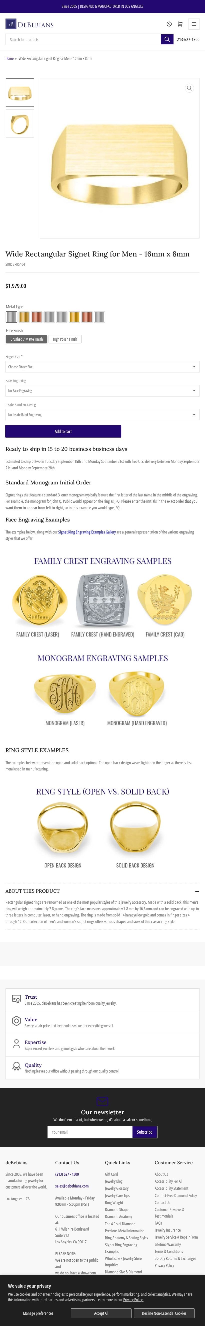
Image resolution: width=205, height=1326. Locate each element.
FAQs (158, 1223)
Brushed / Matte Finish (26, 339)
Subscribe (144, 1132)
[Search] (167, 39)
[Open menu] (194, 24)
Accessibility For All (168, 1181)
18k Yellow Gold (74, 317)
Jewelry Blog (113, 1181)
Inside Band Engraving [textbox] (21, 404)
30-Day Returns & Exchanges (175, 1258)
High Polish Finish (65, 339)
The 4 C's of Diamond (120, 1224)
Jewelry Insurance (168, 1230)
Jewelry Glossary (116, 1188)
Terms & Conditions (169, 1251)
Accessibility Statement (171, 1188)
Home (10, 58)
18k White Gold (61, 317)
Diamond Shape (116, 1209)
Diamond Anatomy (118, 1216)
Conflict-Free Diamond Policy (176, 1195)
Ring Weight (114, 1202)
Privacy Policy (164, 1265)
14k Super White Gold (49, 317)
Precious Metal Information (124, 1231)
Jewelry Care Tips (117, 1195)
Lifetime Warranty (168, 1244)
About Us (161, 1174)
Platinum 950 (99, 317)
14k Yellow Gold (24, 317)
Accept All (101, 1313)
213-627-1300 (188, 39)
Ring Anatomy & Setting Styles (126, 1238)
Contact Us (162, 1202)
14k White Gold (11, 317)
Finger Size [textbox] (14, 356)
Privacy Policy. (133, 1299)
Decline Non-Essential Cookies (164, 1313)
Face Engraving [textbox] (16, 380)
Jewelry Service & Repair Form (176, 1237)
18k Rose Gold (87, 317)
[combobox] (90, 39)
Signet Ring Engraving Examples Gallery (87, 532)
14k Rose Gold (37, 317)
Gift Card (111, 1174)
